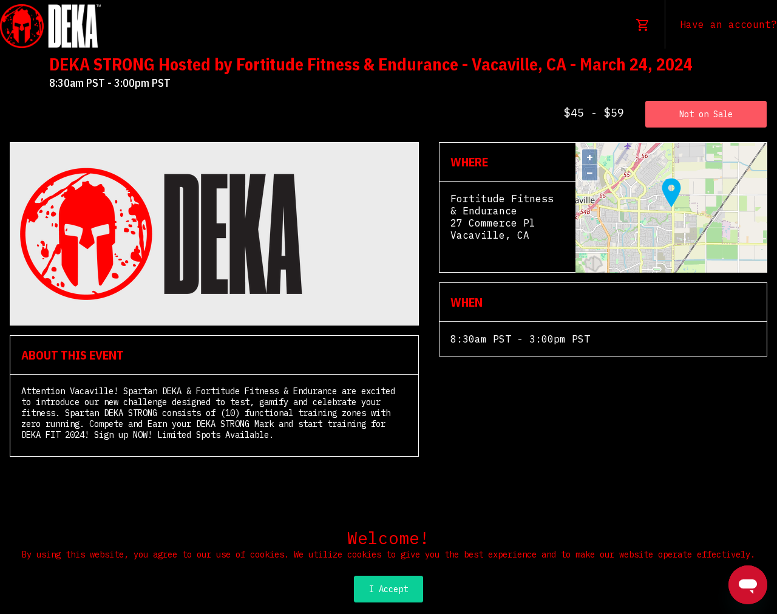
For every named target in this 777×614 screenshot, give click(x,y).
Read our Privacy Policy (388, 566)
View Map (474, 247)
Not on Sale (706, 114)
